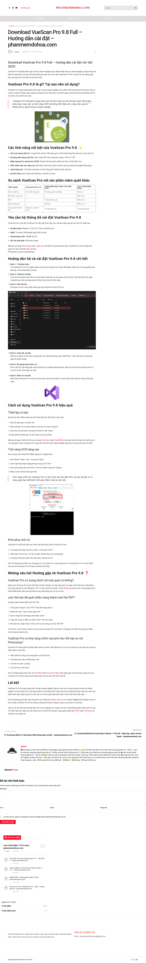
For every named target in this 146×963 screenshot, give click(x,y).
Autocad (42, 563)
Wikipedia (67, 588)
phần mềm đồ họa (59, 700)
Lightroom (40, 246)
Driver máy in (73, 19)
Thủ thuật (107, 19)
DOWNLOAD (25, 8)
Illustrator (45, 440)
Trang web (103, 807)
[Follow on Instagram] (13, 8)
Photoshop (26, 246)
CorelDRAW (58, 440)
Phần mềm (38, 19)
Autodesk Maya (53, 673)
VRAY (77, 711)
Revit (52, 563)
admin (17, 52)
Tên (2, 807)
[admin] (10, 52)
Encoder (21, 287)
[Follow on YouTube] (17, 8)
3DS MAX (38, 673)
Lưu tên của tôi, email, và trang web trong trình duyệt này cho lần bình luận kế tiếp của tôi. (34, 817)
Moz (14, 629)
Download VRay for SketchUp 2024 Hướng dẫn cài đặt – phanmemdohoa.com (39, 735)
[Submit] (136, 8)
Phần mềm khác (9, 911)
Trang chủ (11, 26)
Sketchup (88, 711)
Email (52, 807)
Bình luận (3, 789)
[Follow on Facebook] (10, 8)
